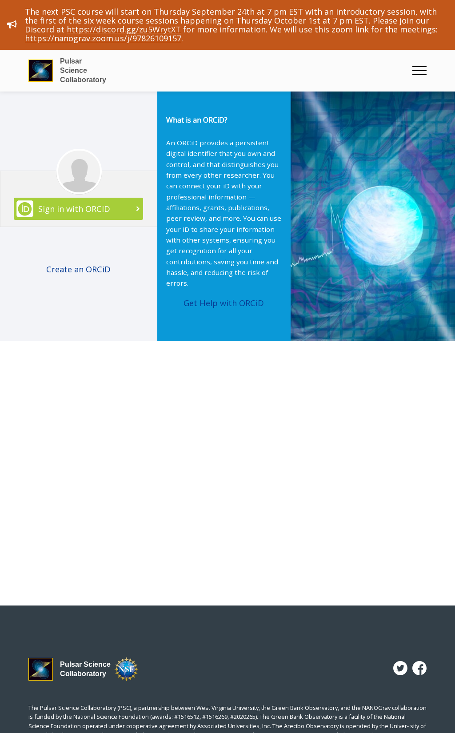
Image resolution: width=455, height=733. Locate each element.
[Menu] (419, 71)
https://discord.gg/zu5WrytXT (124, 29)
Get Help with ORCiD (224, 303)
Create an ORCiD (78, 269)
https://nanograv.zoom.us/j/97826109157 (103, 38)
